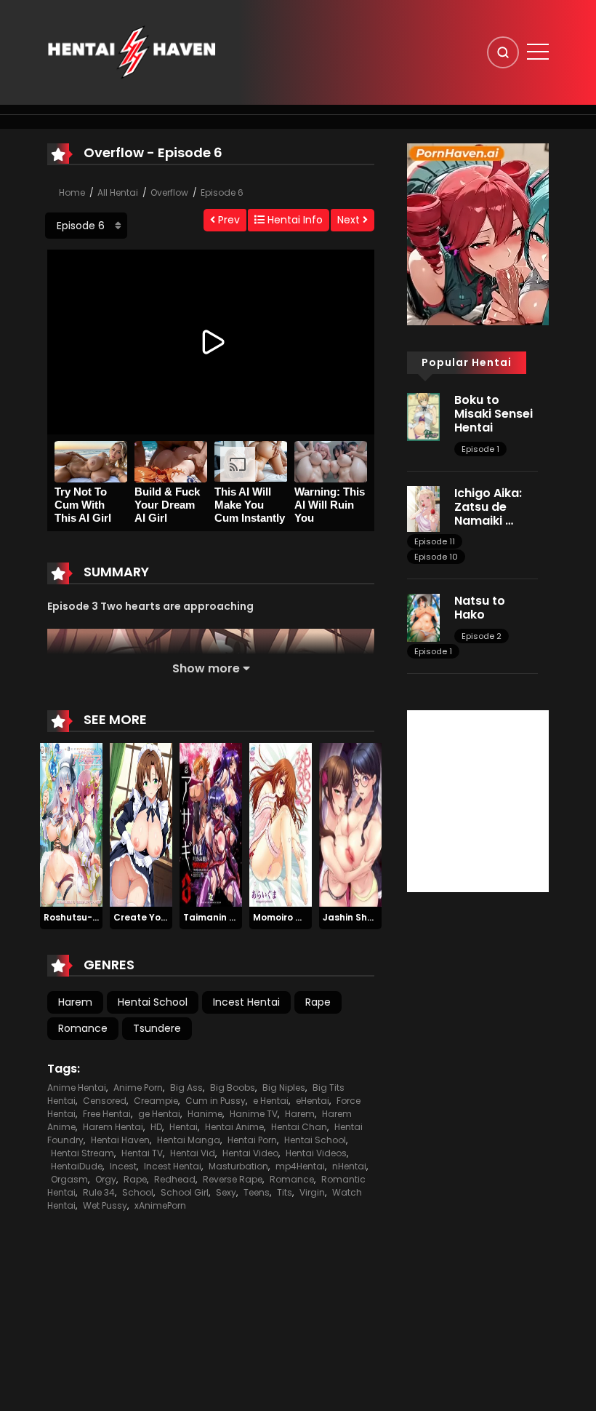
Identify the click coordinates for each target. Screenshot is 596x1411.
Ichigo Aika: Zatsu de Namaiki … (488, 507)
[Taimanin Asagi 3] (211, 824)
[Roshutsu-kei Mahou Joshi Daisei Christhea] (71, 824)
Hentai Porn (252, 1140)
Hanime (205, 1114)
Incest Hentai (246, 1002)
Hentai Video (250, 1153)
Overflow (169, 192)
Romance (83, 1028)
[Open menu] (538, 52)
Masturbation (238, 1166)
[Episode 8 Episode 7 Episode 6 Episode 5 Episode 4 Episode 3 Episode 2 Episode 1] (86, 225)
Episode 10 (436, 557)
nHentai (349, 1166)
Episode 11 (434, 541)
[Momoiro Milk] (280, 824)
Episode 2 (482, 636)
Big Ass (186, 1087)
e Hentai (271, 1100)
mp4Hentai (300, 1166)
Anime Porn (138, 1087)
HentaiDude (76, 1166)
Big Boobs (232, 1087)
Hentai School (153, 1002)
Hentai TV (142, 1153)
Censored (104, 1100)
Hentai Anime (234, 1127)
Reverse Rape (232, 1179)
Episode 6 (222, 192)
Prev (227, 219)
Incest (123, 1166)
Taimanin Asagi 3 (223, 917)
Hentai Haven (120, 1140)
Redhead (175, 1179)
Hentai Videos (316, 1153)
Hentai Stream (82, 1153)
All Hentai (117, 192)
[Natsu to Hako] (423, 617)
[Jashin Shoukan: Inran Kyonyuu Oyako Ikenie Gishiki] (350, 824)
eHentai (312, 1100)
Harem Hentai (113, 1127)
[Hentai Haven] (131, 51)
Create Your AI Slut (158, 917)
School (137, 1192)
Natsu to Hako (479, 607)
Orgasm (69, 1179)
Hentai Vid (192, 1153)
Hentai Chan (299, 1127)
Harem (75, 1002)
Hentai (183, 1127)
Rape (318, 1002)
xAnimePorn (160, 1205)
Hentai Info (294, 219)
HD (156, 1127)
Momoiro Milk (283, 917)
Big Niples (283, 1087)
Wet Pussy (105, 1205)
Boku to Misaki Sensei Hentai (493, 413)
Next (350, 219)
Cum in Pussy (215, 1100)
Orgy (105, 1179)
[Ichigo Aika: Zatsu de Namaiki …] (423, 508)
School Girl (185, 1192)
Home (72, 192)
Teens (256, 1192)
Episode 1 (480, 449)
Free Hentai (107, 1114)
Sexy (226, 1192)
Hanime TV (254, 1114)
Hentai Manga (188, 1140)
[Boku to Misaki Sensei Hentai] (423, 416)
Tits (284, 1192)
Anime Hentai (76, 1087)
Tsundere (157, 1028)
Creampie (156, 1100)
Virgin (312, 1192)
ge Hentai (159, 1114)
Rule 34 (99, 1192)
